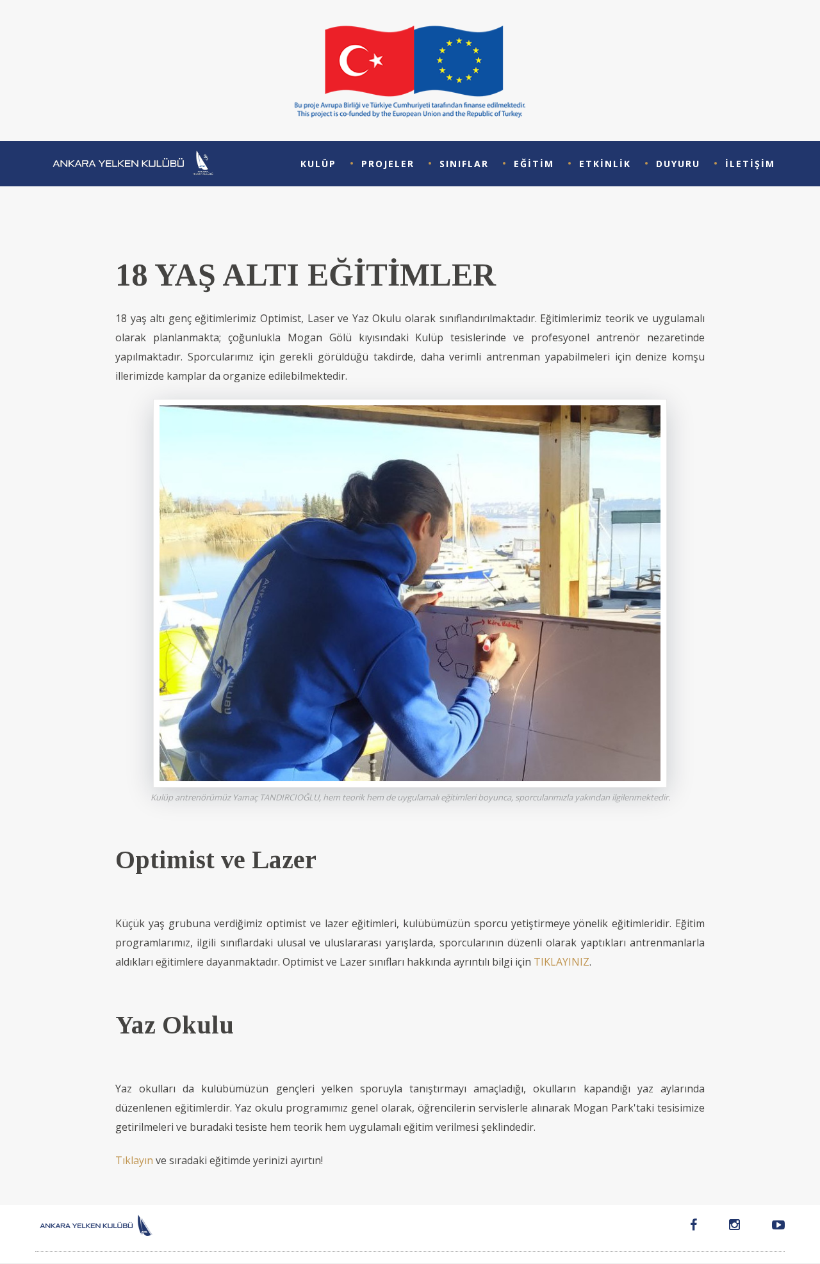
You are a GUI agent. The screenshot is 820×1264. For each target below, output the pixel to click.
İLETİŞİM (750, 164)
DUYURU (678, 164)
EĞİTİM (534, 164)
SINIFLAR (464, 164)
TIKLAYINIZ (561, 962)
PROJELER (387, 164)
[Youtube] (770, 1226)
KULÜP (318, 164)
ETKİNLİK (605, 164)
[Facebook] (693, 1226)
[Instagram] (734, 1226)
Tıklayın (134, 1160)
